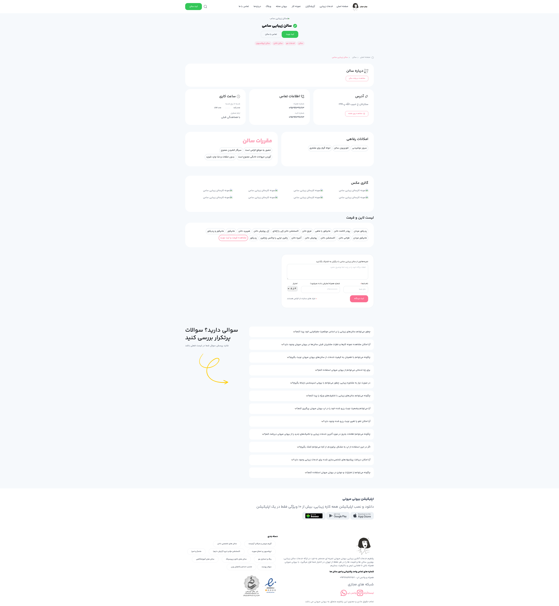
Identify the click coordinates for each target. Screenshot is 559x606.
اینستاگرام (368, 593)
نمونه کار (296, 6)
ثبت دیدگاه (359, 298)
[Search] (205, 6)
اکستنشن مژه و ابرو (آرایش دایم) (226, 551)
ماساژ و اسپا (196, 551)
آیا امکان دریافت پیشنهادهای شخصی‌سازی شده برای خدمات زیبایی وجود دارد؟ (331, 460)
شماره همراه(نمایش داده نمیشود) (325, 283)
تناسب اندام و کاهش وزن (241, 566)
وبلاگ (268, 6)
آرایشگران (310, 6)
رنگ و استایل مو (264, 559)
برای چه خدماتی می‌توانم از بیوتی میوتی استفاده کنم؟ (343, 370)
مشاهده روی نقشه (355, 113)
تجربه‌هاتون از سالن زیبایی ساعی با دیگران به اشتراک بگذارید (342, 261)
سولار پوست (266, 566)
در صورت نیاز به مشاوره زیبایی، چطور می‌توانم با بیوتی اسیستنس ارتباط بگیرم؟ (331, 383)
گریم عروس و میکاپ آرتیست (259, 543)
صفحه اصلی (342, 6)
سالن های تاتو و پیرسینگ (236, 559)
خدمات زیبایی (326, 6)
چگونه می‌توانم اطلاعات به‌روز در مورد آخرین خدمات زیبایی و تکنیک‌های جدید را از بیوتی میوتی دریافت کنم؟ (317, 434)
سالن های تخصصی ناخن (227, 543)
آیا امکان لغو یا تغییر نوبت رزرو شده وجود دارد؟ (346, 421)
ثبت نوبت (290, 34)
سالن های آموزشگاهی (205, 559)
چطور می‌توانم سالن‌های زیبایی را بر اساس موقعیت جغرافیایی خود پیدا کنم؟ (332, 332)
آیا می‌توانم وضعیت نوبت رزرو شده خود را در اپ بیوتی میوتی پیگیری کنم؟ (333, 408)
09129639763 (296, 108)
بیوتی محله (281, 6)
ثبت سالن (193, 6)
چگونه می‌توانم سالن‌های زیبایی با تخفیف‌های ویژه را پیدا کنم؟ (339, 396)
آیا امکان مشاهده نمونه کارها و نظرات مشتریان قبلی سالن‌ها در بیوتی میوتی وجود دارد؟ (326, 344)
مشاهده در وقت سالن (357, 78)
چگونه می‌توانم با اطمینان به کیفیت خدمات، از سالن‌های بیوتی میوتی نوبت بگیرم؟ (329, 357)
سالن (354, 57)
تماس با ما (244, 6)
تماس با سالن (271, 34)
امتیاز (295, 283)
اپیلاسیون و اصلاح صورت (261, 551)
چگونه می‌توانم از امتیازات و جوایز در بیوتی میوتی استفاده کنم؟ (338, 472)
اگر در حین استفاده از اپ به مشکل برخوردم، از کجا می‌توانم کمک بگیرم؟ (334, 447)
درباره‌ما (257, 6)
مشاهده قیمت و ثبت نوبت (233, 238)
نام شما (364, 283)
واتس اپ (351, 593)
